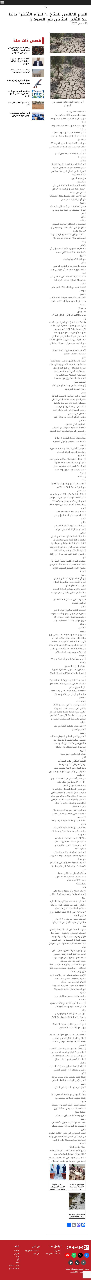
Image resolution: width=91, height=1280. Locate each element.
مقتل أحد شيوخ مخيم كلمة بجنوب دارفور (18, 82)
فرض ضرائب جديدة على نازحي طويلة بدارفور (20, 114)
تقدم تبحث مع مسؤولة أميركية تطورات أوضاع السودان (20, 61)
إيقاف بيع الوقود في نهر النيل (19, 103)
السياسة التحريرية (32, 1250)
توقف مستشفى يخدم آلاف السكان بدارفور (20, 71)
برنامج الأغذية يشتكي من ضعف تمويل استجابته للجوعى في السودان (19, 50)
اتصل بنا (57, 1250)
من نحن (36, 1253)
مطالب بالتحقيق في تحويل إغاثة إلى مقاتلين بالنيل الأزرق (18, 94)
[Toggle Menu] (2, 2)
